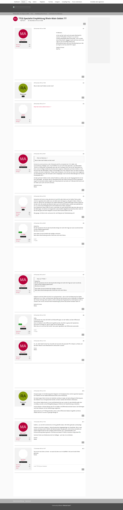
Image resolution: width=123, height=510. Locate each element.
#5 (83, 196)
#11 (83, 421)
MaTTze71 (22, 20)
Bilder (17, 215)
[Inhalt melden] (83, 77)
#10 (83, 391)
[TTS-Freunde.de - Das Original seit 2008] (61, 8)
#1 (83, 28)
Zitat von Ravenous (41, 158)
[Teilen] (84, 24)
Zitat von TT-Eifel (41, 279)
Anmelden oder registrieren (97, 1)
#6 (83, 223)
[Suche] (107, 2)
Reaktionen (18, 44)
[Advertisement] (44, 52)
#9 (83, 341)
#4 (83, 153)
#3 (83, 103)
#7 (83, 274)
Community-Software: (61, 505)
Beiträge (18, 46)
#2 (83, 83)
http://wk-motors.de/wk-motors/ (42, 106)
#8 (83, 315)
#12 (83, 448)
